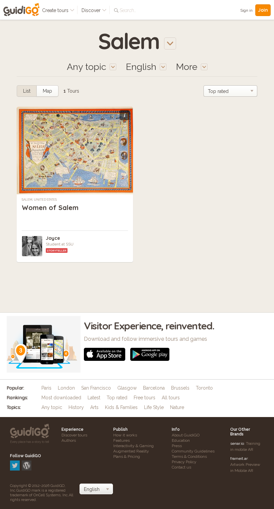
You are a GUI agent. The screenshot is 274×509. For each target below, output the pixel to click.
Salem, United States (39, 199)
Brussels (180, 388)
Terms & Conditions (189, 456)
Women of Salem (50, 207)
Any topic (51, 407)
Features (121, 440)
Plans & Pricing (126, 456)
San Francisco (96, 388)
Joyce (53, 238)
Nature (177, 407)
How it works (125, 435)
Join (263, 10)
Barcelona (154, 388)
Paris (46, 388)
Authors (68, 440)
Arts (94, 407)
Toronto (204, 388)
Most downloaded (61, 397)
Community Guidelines (193, 451)
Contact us (181, 467)
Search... (128, 10)
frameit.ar (239, 458)
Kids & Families (121, 407)
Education (181, 440)
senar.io (237, 443)
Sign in (246, 10)
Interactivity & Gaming (133, 445)
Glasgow (127, 388)
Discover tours (74, 435)
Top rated (117, 397)
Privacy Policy (184, 462)
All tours (171, 397)
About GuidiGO (185, 435)
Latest (94, 397)
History (76, 407)
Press (177, 445)
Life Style (154, 407)
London (66, 388)
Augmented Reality (131, 451)
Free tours (144, 397)
